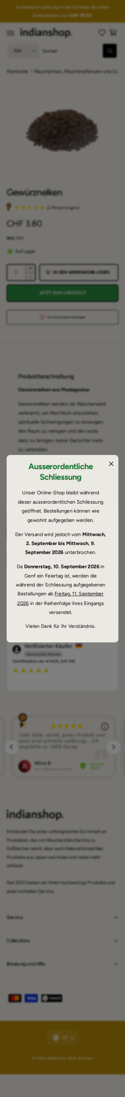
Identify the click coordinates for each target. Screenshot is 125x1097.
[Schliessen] (111, 463)
